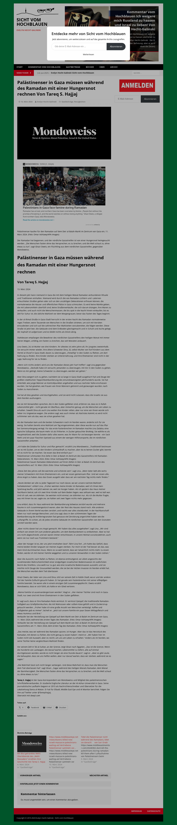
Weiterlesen (88, 54)
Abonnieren (116, 46)
